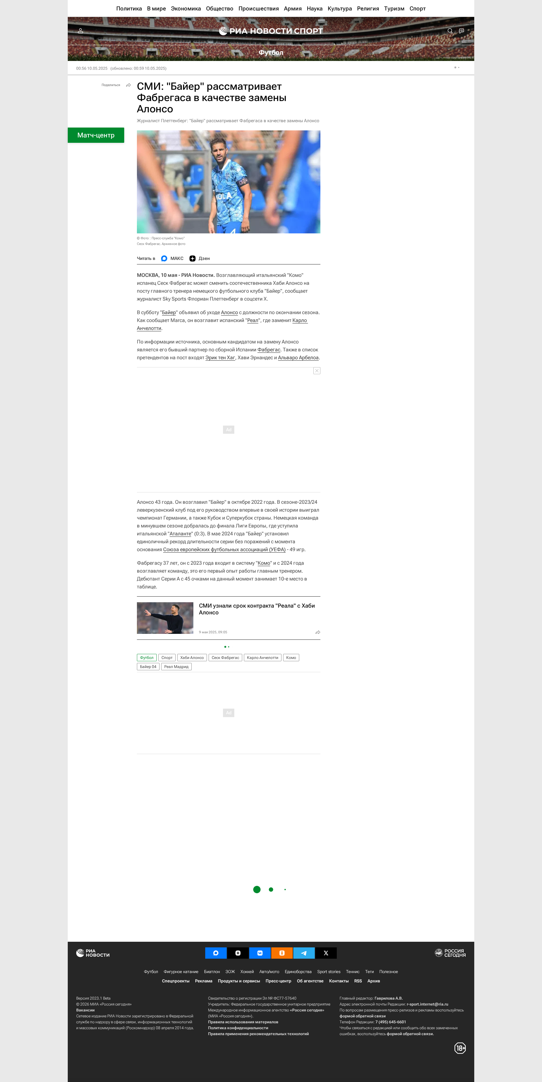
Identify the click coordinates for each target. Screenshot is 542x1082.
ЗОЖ (230, 971)
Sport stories (328, 971)
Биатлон (212, 971)
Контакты (339, 981)
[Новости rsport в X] (326, 953)
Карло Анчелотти (262, 657)
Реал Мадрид (176, 666)
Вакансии (85, 1010)
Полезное (388, 971)
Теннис (353, 971)
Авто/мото (269, 971)
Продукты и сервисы (239, 981)
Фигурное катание (181, 971)
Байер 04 (148, 666)
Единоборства (298, 971)
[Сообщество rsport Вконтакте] (260, 953)
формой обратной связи (363, 1016)
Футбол (147, 657)
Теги (369, 971)
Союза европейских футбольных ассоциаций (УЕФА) (224, 549)
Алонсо (229, 312)
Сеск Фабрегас (225, 657)
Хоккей (247, 971)
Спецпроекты (175, 981)
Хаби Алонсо (192, 657)
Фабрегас (268, 349)
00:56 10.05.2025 (92, 68)
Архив (374, 981)
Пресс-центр (278, 981)
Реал (252, 320)
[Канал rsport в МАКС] (216, 953)
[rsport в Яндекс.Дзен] (238, 953)
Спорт (166, 657)
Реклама (203, 981)
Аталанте (180, 533)
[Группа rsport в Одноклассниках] (282, 953)
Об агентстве (310, 981)
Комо (264, 563)
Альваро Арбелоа (298, 357)
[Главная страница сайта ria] (252, 31)
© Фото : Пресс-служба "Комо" (161, 238)
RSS (358, 981)
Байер (169, 312)
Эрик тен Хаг (220, 357)
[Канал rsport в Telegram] (304, 953)
